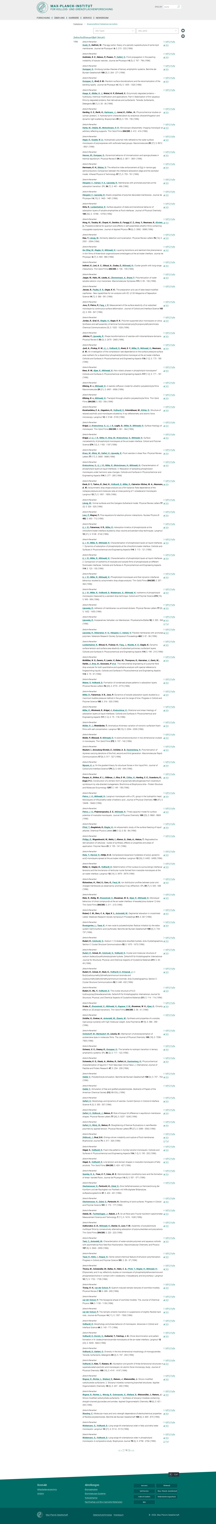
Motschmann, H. (121, 465)
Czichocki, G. (98, 941)
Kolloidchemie (91, 1498)
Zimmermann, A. (118, 278)
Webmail (167, 1485)
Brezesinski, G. (106, 898)
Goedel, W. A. (97, 140)
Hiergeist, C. (87, 183)
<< (119, 1450)
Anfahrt (40, 1493)
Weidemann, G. (117, 593)
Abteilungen (92, 1485)
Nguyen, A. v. (88, 765)
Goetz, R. (86, 45)
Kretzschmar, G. (99, 426)
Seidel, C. (86, 1077)
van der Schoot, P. (102, 1288)
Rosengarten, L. (89, 925)
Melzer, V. (102, 167)
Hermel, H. (95, 855)
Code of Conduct (144, 1497)
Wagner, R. (87, 1379)
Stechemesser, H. (90, 1186)
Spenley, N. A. (88, 1174)
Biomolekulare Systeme (95, 1493)
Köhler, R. (145, 410)
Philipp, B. (87, 839)
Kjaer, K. (97, 370)
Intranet (144, 1485)
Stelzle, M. (96, 128)
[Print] (183, 36)
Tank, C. (86, 1241)
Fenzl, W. (116, 882)
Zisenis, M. (121, 1018)
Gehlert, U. (99, 1351)
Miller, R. (135, 348)
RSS (144, 1502)
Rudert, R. (86, 953)
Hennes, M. (87, 155)
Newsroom (102, 18)
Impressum (119, 1515)
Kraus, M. (86, 453)
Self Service (144, 1491)
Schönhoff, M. (88, 1034)
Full (167, 624)
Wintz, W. (96, 453)
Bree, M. (112, 438)
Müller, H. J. (97, 93)
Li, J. (106, 348)
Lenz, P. (85, 515)
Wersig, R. (107, 1394)
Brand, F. (131, 278)
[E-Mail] (183, 30)
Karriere (74, 18)
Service (87, 18)
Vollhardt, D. (114, 348)
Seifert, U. (121, 57)
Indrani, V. (126, 633)
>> (133, 1450)
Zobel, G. (115, 1186)
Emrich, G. (99, 1336)
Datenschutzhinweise (102, 1515)
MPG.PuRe (170, 42)
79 (129, 1450)
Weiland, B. (108, 1379)
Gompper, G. (88, 69)
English (158, 7)
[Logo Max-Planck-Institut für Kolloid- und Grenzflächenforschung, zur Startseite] (83, 7)
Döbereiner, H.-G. (102, 633)
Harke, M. (86, 128)
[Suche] (178, 7)
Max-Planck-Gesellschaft (167, 1491)
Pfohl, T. (86, 827)
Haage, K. (86, 93)
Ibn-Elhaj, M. (88, 250)
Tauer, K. (101, 925)
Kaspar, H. (103, 1257)
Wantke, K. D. (133, 645)
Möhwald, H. (110, 250)
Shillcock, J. (97, 1113)
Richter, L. (97, 1379)
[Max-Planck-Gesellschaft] (41, 1515)
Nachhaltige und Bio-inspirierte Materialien (103, 1502)
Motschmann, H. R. (110, 128)
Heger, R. (86, 140)
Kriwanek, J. (127, 972)
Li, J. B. (110, 426)
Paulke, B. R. (98, 290)
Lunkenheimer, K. (98, 207)
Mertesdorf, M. (103, 1034)
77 (123, 1450)
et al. (114, 664)
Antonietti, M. (122, 913)
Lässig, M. (94, 238)
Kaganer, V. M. (124, 1006)
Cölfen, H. (130, 777)
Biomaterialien (91, 1489)
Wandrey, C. (87, 1413)
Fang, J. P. (104, 305)
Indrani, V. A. (100, 183)
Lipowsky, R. (112, 183)
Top (176, 1474)
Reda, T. (86, 855)
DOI (167, 45)
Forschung (43, 18)
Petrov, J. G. (87, 796)
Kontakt (42, 1485)
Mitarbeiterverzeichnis (47, 1489)
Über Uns (59, 18)
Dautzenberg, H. (134, 750)
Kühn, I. (94, 1257)
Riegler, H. (99, 250)
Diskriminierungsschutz (167, 1497)
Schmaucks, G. (119, 1394)
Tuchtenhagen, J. (100, 1214)
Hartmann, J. (110, 112)
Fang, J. (122, 645)
